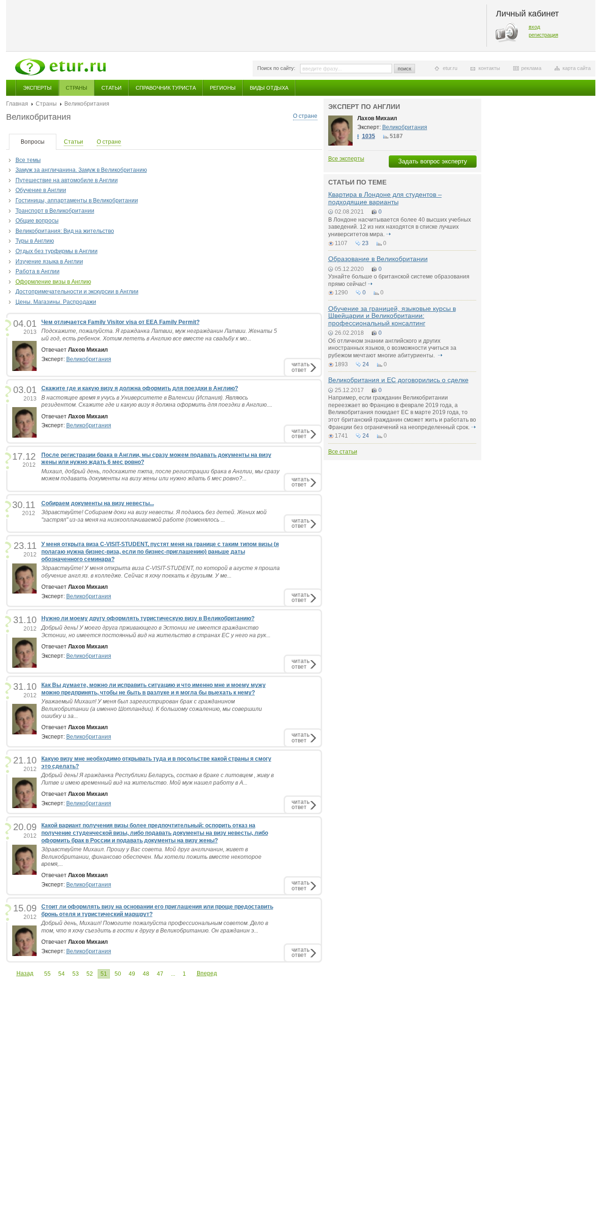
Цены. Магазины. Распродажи (55, 302)
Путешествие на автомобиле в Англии (66, 180)
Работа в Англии (37, 271)
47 (160, 974)
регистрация (543, 35)
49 (132, 974)
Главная (17, 103)
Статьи (111, 88)
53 (75, 974)
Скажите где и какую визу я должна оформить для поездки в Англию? (139, 388)
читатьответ (300, 367)
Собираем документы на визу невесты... (97, 503)
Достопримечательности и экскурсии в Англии (77, 291)
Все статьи (342, 451)
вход (534, 27)
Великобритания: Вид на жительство (64, 231)
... (173, 974)
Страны (76, 88)
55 (47, 974)
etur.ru (450, 68)
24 (365, 364)
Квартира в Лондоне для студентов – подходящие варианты (385, 198)
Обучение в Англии (40, 190)
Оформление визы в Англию (53, 281)
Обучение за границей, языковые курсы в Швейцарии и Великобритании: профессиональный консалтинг (392, 316)
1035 (368, 136)
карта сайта (576, 68)
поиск (404, 68)
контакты (489, 68)
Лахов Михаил (377, 118)
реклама (531, 68)
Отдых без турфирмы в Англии (56, 251)
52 (89, 974)
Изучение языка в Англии (49, 261)
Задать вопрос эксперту (432, 161)
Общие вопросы (37, 220)
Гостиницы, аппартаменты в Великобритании (76, 200)
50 (118, 974)
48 (146, 974)
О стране (305, 116)
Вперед (207, 973)
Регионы (223, 88)
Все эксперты (346, 158)
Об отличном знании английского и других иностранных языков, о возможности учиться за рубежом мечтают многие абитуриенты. (392, 348)
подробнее (389, 234)
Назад (24, 973)
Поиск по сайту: (276, 68)
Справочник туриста (166, 88)
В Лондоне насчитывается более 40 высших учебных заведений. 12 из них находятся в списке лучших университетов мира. (399, 227)
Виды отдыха (269, 88)
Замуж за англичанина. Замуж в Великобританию (81, 170)
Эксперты (37, 88)
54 (61, 974)
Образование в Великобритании (378, 258)
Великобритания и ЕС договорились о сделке (398, 380)
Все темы (28, 160)
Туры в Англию (34, 241)
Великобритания (88, 359)
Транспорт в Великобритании (54, 211)
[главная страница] (60, 67)
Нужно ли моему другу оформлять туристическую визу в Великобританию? (147, 618)
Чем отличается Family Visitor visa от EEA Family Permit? (120, 322)
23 (365, 243)
